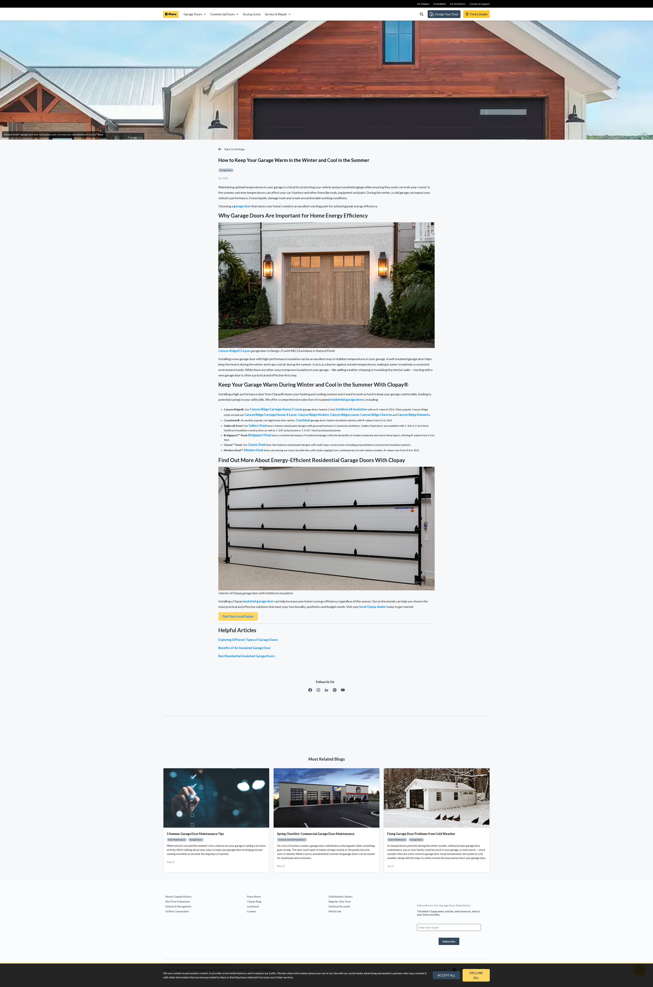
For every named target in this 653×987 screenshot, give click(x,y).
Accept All (446, 975)
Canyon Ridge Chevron (376, 415)
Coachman (303, 420)
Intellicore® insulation (351, 409)
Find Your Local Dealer (238, 616)
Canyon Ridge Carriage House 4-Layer (270, 415)
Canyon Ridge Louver (344, 415)
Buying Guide (252, 14)
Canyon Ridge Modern (313, 415)
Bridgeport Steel (259, 435)
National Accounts (339, 906)
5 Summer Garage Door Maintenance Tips (195, 834)
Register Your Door (340, 901)
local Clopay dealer (372, 607)
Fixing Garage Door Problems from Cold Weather (421, 834)
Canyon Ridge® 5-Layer (234, 351)
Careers (251, 911)
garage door (242, 206)
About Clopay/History (178, 896)
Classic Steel (257, 444)
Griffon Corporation (177, 911)
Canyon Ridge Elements (413, 415)
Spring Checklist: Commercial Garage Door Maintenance (315, 834)
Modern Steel (253, 450)
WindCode (335, 911)
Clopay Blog (254, 901)
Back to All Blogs (234, 149)
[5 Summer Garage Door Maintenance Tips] (216, 798)
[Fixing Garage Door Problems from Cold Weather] (437, 798)
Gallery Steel (258, 425)
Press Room (254, 896)
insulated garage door (258, 601)
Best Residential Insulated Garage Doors (246, 656)
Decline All (476, 975)
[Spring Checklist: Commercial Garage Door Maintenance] (326, 798)
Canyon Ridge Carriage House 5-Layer (276, 409)
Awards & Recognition (178, 906)
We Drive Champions (177, 901)
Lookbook (253, 906)
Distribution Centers (341, 896)
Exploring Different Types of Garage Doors (248, 640)
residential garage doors (347, 399)
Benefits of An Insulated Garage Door (244, 648)
